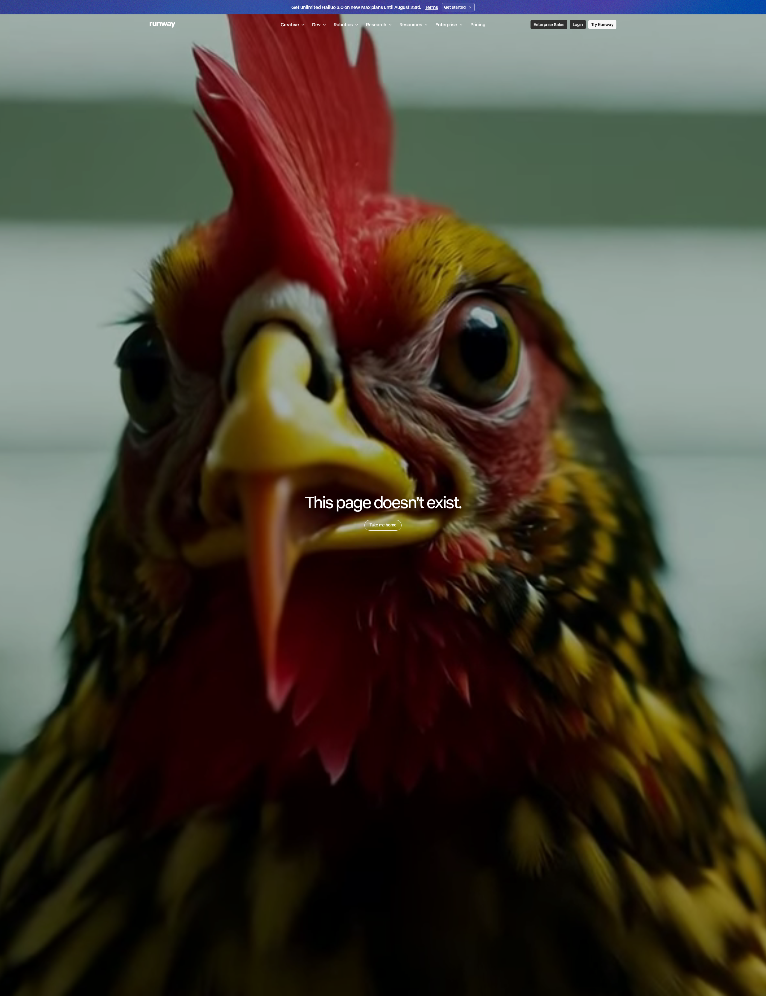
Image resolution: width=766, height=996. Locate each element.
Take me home (383, 525)
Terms (431, 7)
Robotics (343, 24)
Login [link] (578, 24)
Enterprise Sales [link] (549, 24)
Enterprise (446, 24)
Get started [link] (455, 7)
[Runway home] (163, 25)
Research (376, 24)
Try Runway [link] (602, 24)
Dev (316, 24)
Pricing (477, 24)
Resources (410, 24)
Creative (290, 24)
